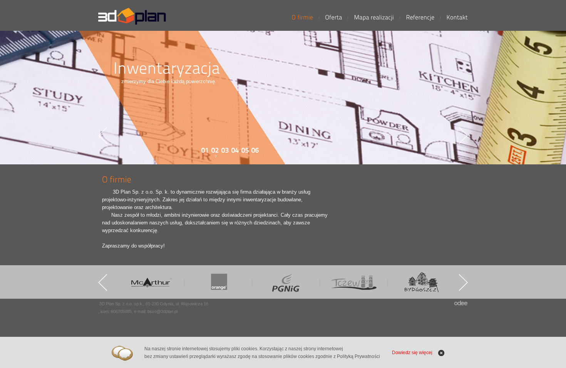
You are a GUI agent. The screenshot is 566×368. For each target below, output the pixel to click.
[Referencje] (420, 17)
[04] (235, 151)
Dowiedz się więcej (412, 352)
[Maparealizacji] (374, 17)
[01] (205, 151)
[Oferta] (333, 17)
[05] (245, 151)
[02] (215, 151)
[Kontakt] (457, 17)
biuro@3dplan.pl (162, 311)
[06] (255, 151)
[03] (225, 151)
